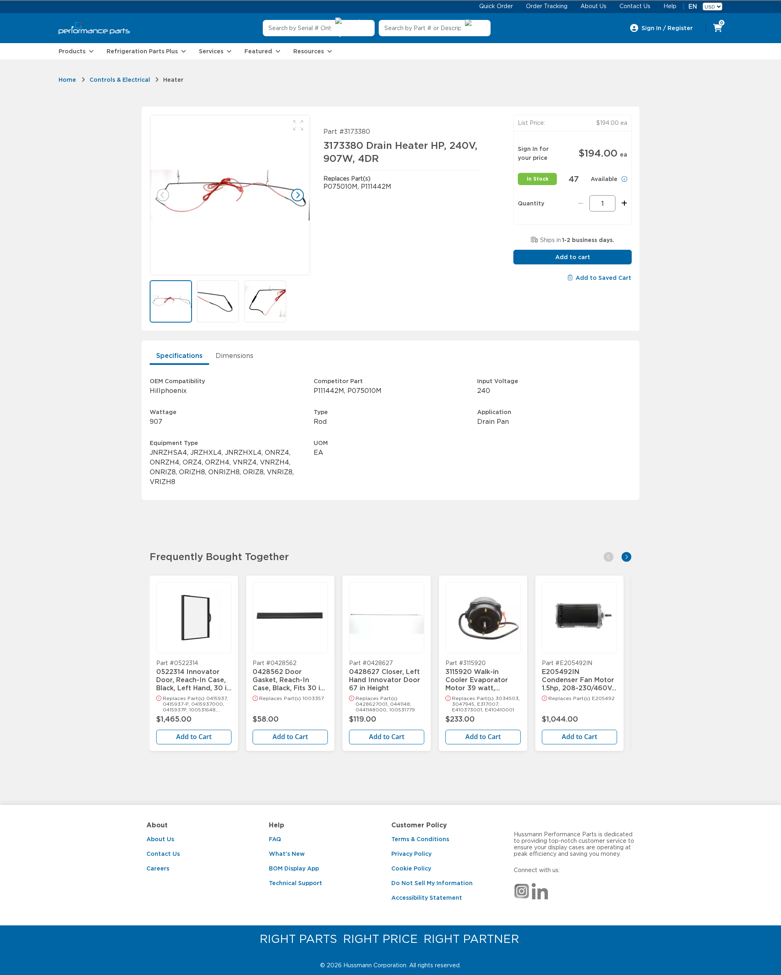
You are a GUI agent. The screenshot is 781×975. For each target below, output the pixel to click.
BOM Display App (294, 868)
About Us (160, 839)
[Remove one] (580, 203)
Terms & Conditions (420, 839)
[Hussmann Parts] (94, 28)
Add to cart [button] (572, 257)
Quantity (531, 203)
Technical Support (295, 883)
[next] (626, 557)
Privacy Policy (411, 854)
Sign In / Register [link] (667, 28)
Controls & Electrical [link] (119, 79)
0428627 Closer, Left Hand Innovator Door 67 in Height (384, 676)
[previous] (608, 557)
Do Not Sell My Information (432, 883)
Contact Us (163, 854)
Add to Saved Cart (603, 278)
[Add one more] (623, 203)
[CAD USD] (712, 6)
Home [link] (67, 79)
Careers (157, 868)
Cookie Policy (411, 868)
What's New (287, 854)
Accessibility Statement (426, 897)
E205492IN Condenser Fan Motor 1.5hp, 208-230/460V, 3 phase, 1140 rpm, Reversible (578, 676)
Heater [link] (173, 79)
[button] (298, 125)
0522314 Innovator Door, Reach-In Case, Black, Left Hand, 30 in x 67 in (193, 676)
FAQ (275, 839)
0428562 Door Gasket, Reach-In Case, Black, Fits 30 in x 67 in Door (288, 676)
